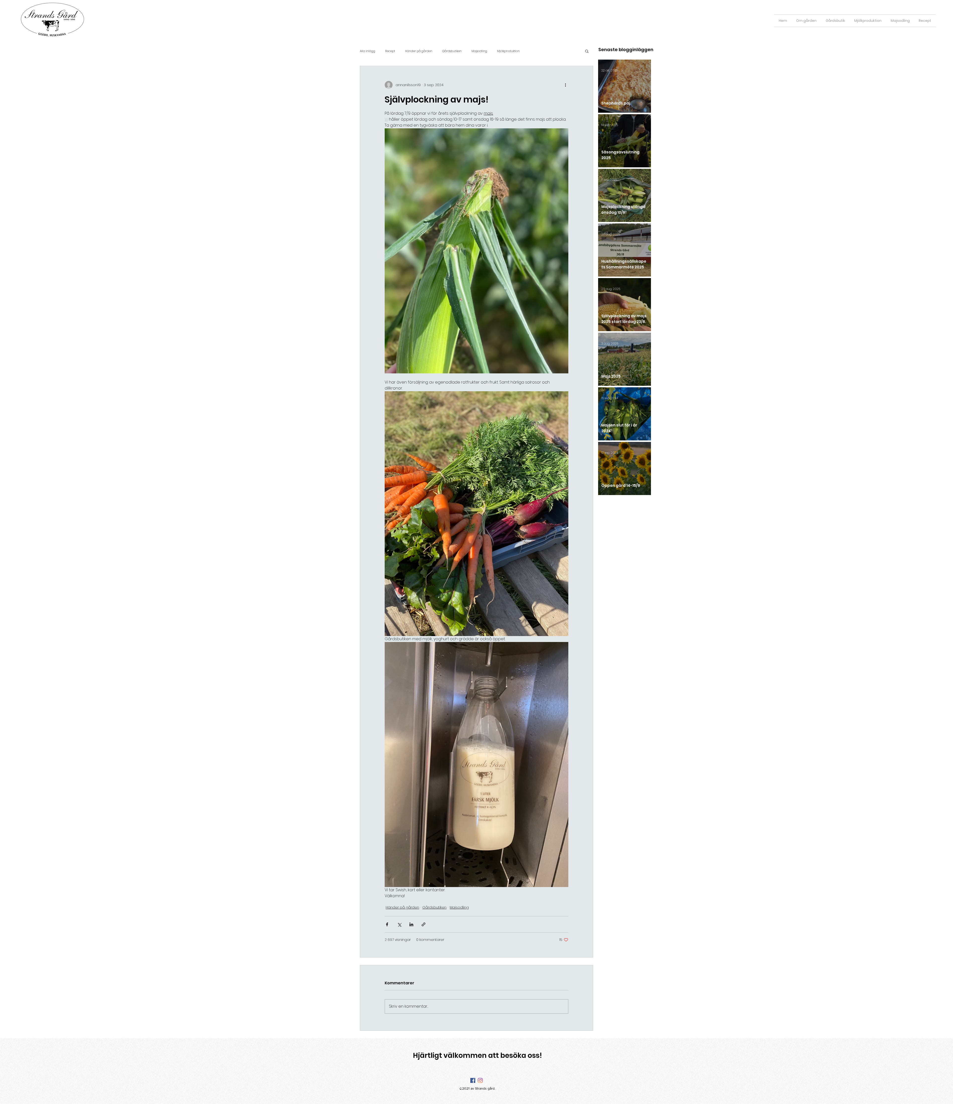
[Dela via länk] (423, 924)
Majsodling (479, 51)
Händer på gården (418, 51)
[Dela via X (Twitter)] (399, 924)
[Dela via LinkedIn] (411, 924)
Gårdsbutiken (452, 51)
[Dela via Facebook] (387, 924)
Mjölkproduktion (508, 51)
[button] (586, 51)
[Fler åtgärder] (565, 85)
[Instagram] (480, 1080)
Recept (390, 51)
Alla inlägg (367, 51)
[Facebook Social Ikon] (472, 1080)
